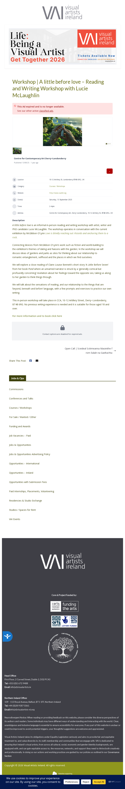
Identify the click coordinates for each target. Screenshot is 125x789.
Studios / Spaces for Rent (22, 509)
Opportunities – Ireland (21, 472)
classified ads (46, 110)
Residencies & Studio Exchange (25, 500)
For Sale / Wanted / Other (22, 417)
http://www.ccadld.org (57, 193)
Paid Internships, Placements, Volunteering (31, 491)
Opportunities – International (24, 463)
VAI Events (14, 519)
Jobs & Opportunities (20, 444)
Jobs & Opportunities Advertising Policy (29, 454)
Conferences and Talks (21, 398)
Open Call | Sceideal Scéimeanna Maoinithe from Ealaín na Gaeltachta (88, 350)
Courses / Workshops (57, 186)
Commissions (16, 389)
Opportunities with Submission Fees (28, 482)
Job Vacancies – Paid (20, 435)
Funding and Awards (19, 426)
